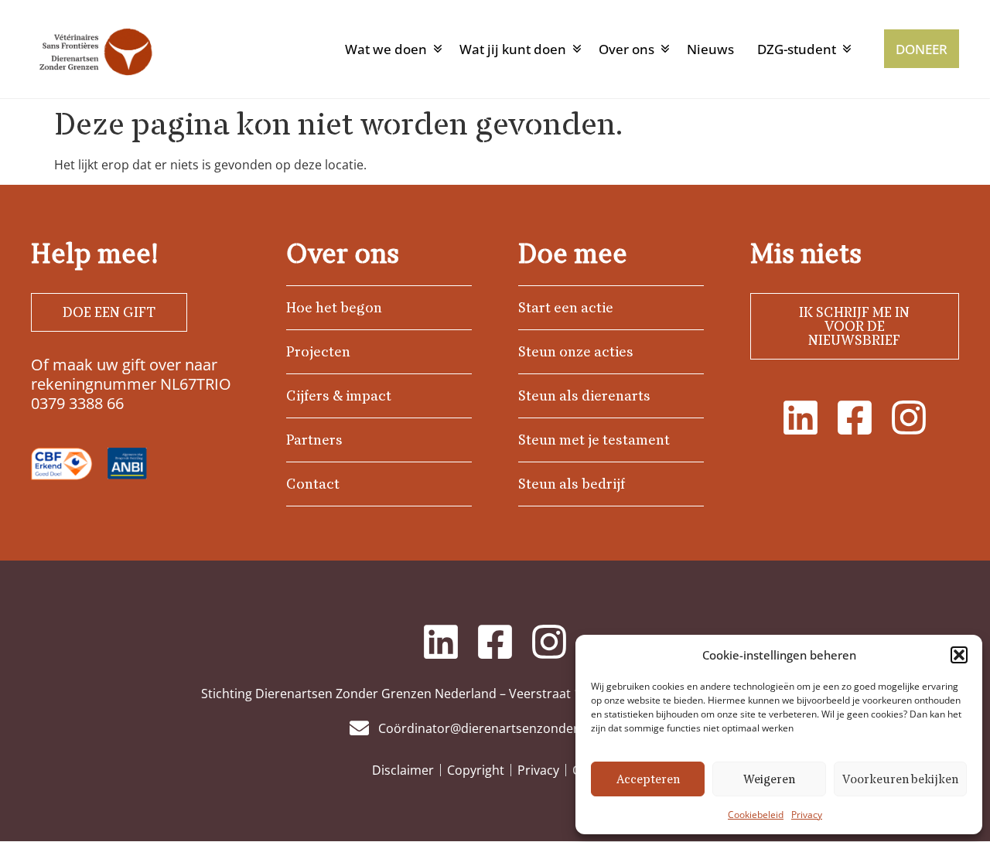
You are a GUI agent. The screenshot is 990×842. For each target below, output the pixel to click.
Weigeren (769, 779)
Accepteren (648, 779)
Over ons (626, 49)
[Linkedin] (800, 417)
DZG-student (796, 49)
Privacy (806, 814)
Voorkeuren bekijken (900, 779)
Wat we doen (386, 49)
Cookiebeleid (755, 814)
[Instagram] (908, 417)
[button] (959, 655)
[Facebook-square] (854, 417)
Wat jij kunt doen (512, 49)
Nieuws (710, 49)
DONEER (921, 49)
